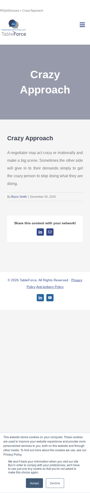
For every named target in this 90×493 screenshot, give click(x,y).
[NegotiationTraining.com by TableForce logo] (13, 21)
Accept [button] (34, 483)
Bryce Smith (19, 196)
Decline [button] (55, 483)
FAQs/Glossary (9, 10)
